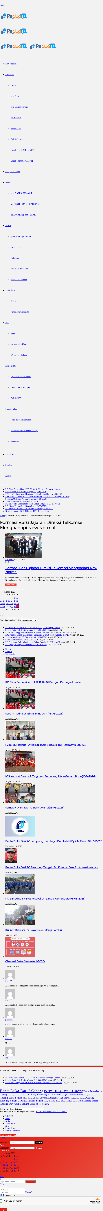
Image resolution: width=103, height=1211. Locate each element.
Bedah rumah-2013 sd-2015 (22, 150)
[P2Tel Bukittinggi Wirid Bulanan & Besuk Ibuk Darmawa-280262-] (20, 739)
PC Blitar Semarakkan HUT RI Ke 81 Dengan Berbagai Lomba (32, 489)
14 (12, 603)
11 (4, 603)
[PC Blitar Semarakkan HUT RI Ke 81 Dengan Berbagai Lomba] (20, 677)
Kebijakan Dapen (12, 171)
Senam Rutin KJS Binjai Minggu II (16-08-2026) (26, 491)
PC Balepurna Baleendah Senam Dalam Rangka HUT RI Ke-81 (32, 504)
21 (12, 606)
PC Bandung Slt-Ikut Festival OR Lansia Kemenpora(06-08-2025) (45, 898)
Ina (6, 1058)
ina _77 (8, 981)
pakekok (9, 1019)
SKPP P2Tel (16, 118)
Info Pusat (15, 96)
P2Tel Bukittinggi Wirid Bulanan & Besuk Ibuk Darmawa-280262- (33, 494)
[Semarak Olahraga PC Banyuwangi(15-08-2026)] (20, 802)
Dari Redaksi (10, 64)
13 (9, 603)
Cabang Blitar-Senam (11, 1097)
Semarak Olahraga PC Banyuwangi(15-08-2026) (26, 499)
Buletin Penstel (17, 139)
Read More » (10, 585)
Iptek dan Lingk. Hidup (21, 236)
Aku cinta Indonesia (19, 269)
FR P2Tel (9, 559)
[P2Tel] (28, 51)
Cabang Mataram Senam (30, 1100)
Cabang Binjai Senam (90, 1095)
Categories (4, 1109)
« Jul (2, 615)
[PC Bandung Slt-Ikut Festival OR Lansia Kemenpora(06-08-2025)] (20, 893)
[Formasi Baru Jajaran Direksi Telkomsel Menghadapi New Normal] (23, 557)
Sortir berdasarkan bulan (10, 620)
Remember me (9, 1195)
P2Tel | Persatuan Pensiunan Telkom (51, 1111)
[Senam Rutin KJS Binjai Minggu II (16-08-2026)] (20, 708)
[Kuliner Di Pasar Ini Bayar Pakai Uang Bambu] (20, 924)
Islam (13, 333)
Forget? (28, 1192)
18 (4, 606)
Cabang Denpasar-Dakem (31, 1098)
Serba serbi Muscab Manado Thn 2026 (21, 501)
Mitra (7, 182)
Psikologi (15, 258)
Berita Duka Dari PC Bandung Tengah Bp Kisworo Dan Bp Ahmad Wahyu (51, 867)
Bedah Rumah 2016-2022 (22, 161)
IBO (7, 322)
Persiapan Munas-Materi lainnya (24, 430)
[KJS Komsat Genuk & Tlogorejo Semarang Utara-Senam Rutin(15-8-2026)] (20, 771)
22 (15, 606)
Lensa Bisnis (10, 366)
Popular (8, 651)
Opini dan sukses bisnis (21, 376)
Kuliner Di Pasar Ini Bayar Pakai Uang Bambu (33, 930)
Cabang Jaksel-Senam (76, 1098)
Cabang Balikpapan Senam (18, 1095)
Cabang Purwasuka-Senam (14, 1103)
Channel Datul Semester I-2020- (25, 961)
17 (1, 606)
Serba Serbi (10, 290)
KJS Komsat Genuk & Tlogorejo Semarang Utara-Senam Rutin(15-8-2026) (37, 496)
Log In (3, 1210)
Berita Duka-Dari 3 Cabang (63, 1091)
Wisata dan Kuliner (19, 279)
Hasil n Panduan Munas (21, 420)
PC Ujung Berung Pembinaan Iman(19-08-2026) (26, 506)
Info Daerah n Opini (19, 107)
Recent (8, 649)
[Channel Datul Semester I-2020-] (20, 956)
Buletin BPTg (17, 398)
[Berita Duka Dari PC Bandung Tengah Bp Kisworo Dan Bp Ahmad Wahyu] (11, 862)
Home (13, 85)
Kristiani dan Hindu (19, 344)
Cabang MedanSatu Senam (51, 1101)
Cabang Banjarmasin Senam (71, 1095)
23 (17, 606)
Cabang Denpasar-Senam (53, 1097)
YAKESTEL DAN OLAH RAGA (26, 204)
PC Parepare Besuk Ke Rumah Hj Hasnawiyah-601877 (29, 508)
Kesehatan (15, 247)
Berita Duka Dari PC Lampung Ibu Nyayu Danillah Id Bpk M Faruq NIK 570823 (53, 841)
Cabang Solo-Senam (39, 1104)
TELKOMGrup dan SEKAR (23, 215)
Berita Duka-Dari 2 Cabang (21, 1091)
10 (1, 603)
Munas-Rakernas (12, 1131)
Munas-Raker (11, 409)
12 (7, 603)
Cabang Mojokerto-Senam (69, 1101)
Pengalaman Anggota (20, 312)
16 (17, 603)
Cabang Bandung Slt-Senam (43, 1094)
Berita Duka (16, 128)
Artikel (8, 225)
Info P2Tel (9, 74)
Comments (9, 654)
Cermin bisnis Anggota (20, 387)
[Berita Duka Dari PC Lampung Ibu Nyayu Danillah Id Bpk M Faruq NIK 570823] (20, 836)
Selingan (14, 301)
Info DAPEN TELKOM (21, 193)
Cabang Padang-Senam (88, 1101)
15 (15, 603)
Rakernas (15, 441)
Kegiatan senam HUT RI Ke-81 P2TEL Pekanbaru (27, 511)
